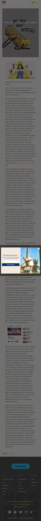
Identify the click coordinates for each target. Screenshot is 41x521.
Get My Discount (11, 264)
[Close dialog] (39, 249)
